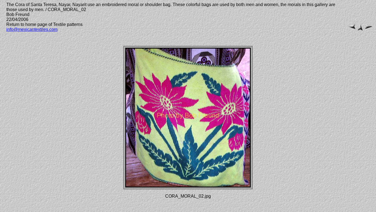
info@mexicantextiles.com (32, 29)
